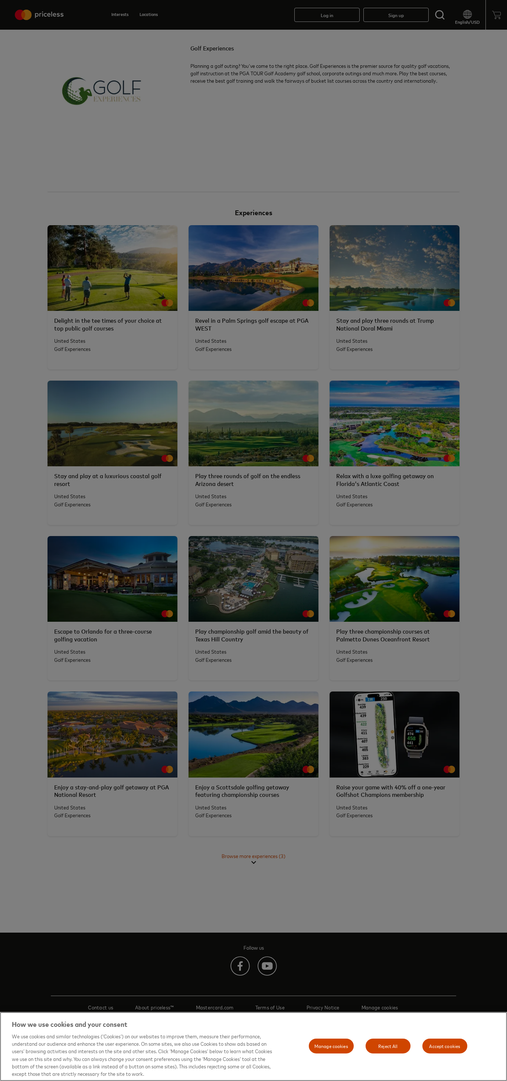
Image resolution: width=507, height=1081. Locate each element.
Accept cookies (444, 1045)
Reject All (388, 1045)
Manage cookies (331, 1045)
